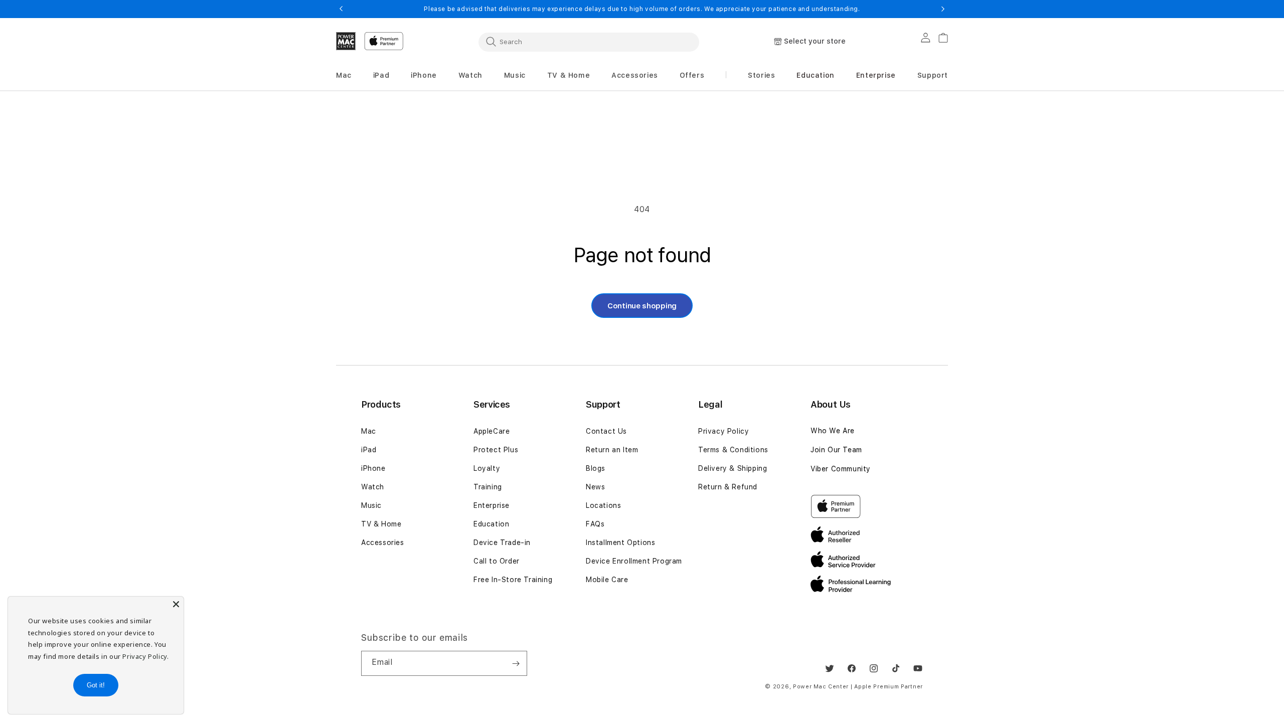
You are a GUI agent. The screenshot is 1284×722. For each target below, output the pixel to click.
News (595, 487)
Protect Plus (495, 450)
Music (371, 505)
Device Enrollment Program (634, 561)
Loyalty (486, 468)
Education (491, 524)
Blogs (595, 468)
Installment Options (620, 542)
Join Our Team (836, 450)
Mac (368, 431)
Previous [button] (341, 9)
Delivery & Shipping (732, 468)
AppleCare (491, 431)
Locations (603, 505)
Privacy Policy (723, 431)
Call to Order (496, 561)
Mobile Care (607, 580)
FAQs (595, 524)
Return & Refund (727, 487)
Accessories (382, 542)
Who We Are (833, 431)
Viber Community (841, 469)
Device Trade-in (502, 542)
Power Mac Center (821, 686)
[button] (344, 75)
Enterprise (491, 505)
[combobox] (588, 42)
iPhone (373, 468)
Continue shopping (642, 305)
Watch (372, 487)
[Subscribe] (516, 663)
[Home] (346, 41)
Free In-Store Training (512, 580)
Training (487, 487)
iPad (368, 450)
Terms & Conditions (733, 450)
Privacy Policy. (145, 656)
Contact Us (606, 431)
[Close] (176, 604)
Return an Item (612, 450)
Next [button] (943, 9)
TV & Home (381, 524)
